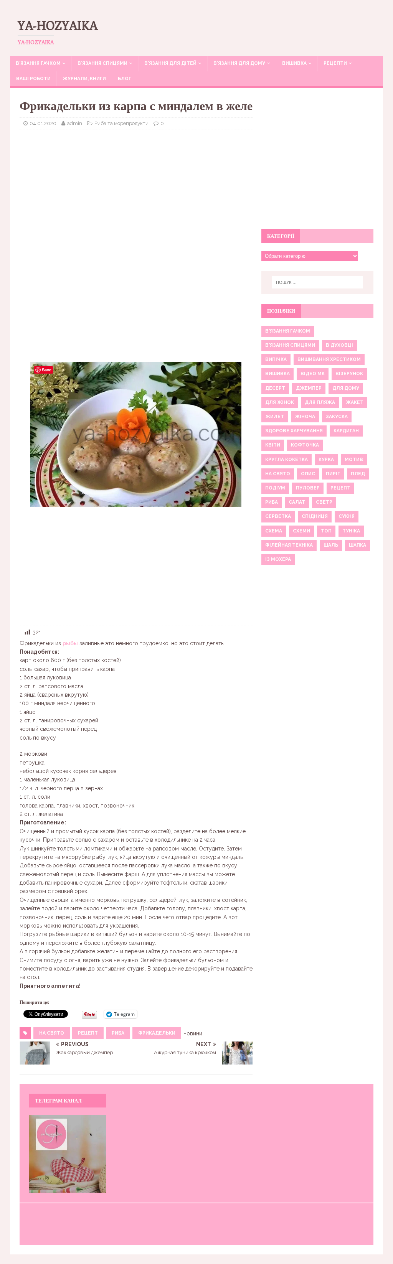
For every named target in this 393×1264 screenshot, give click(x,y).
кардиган (346, 430)
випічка (276, 359)
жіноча (305, 416)
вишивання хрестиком (329, 359)
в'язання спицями (290, 345)
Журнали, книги (84, 78)
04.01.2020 (43, 123)
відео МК (313, 373)
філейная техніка (289, 545)
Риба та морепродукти (121, 123)
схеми (301, 531)
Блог (124, 78)
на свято (51, 1033)
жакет (354, 402)
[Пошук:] (317, 282)
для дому (345, 388)
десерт (275, 388)
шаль (331, 545)
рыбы (70, 643)
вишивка (277, 373)
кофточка (305, 445)
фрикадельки (156, 1033)
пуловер (308, 488)
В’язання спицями (102, 63)
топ (326, 531)
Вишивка (294, 63)
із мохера (278, 559)
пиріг (333, 473)
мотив (354, 459)
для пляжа (320, 402)
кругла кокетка (286, 459)
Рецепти (335, 63)
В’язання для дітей (170, 63)
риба (118, 1033)
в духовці (339, 345)
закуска (337, 416)
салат (297, 502)
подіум (275, 488)
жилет (274, 416)
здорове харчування (294, 430)
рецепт (88, 1033)
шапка (357, 545)
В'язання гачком (287, 331)
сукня (347, 516)
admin (74, 123)
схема (273, 531)
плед (358, 473)
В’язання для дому (239, 63)
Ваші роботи (33, 78)
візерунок (349, 373)
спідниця (315, 516)
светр (324, 502)
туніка (351, 531)
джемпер (309, 388)
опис (308, 473)
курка (326, 459)
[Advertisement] (136, 191)
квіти (272, 445)
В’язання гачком (38, 63)
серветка (278, 516)
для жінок (279, 402)
